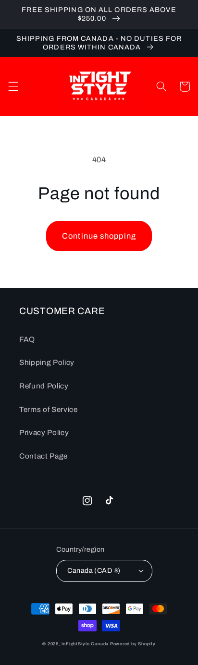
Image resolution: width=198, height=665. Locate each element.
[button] (13, 86)
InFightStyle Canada (86, 643)
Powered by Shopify (133, 643)
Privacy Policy (44, 432)
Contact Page (43, 456)
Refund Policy (44, 386)
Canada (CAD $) (93, 570)
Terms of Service (48, 409)
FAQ (27, 339)
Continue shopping (99, 236)
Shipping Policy (46, 362)
